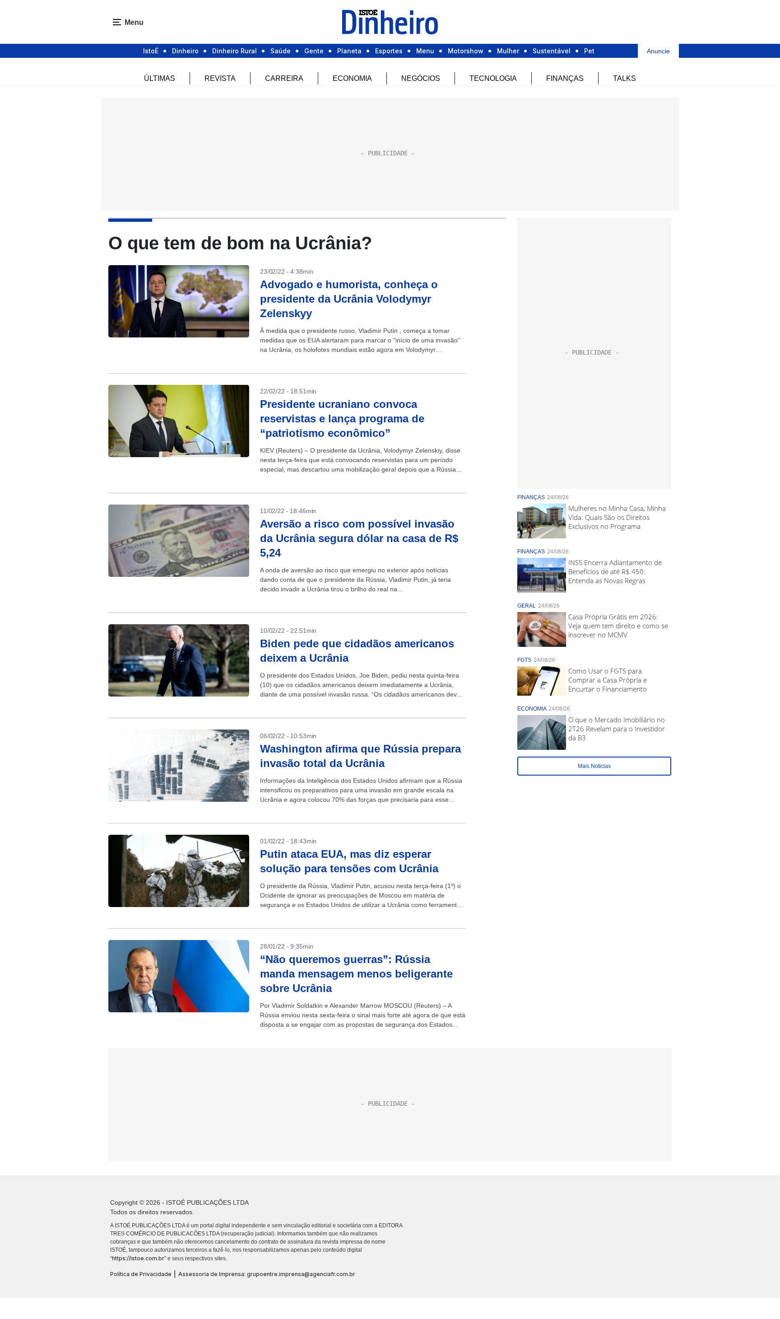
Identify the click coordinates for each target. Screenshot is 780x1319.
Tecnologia (493, 78)
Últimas (159, 78)
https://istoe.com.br (138, 1258)
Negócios (420, 78)
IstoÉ (150, 51)
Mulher (508, 51)
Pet (589, 51)
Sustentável (552, 51)
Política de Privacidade (141, 1274)
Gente (314, 51)
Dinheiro (185, 51)
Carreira (284, 78)
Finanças (565, 78)
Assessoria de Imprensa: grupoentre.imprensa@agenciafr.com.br (266, 1274)
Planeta (349, 51)
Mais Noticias (594, 766)
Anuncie (658, 51)
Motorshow (465, 51)
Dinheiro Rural (234, 51)
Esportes (389, 51)
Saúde (280, 51)
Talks (624, 78)
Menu (425, 51)
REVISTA (220, 78)
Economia (352, 78)
